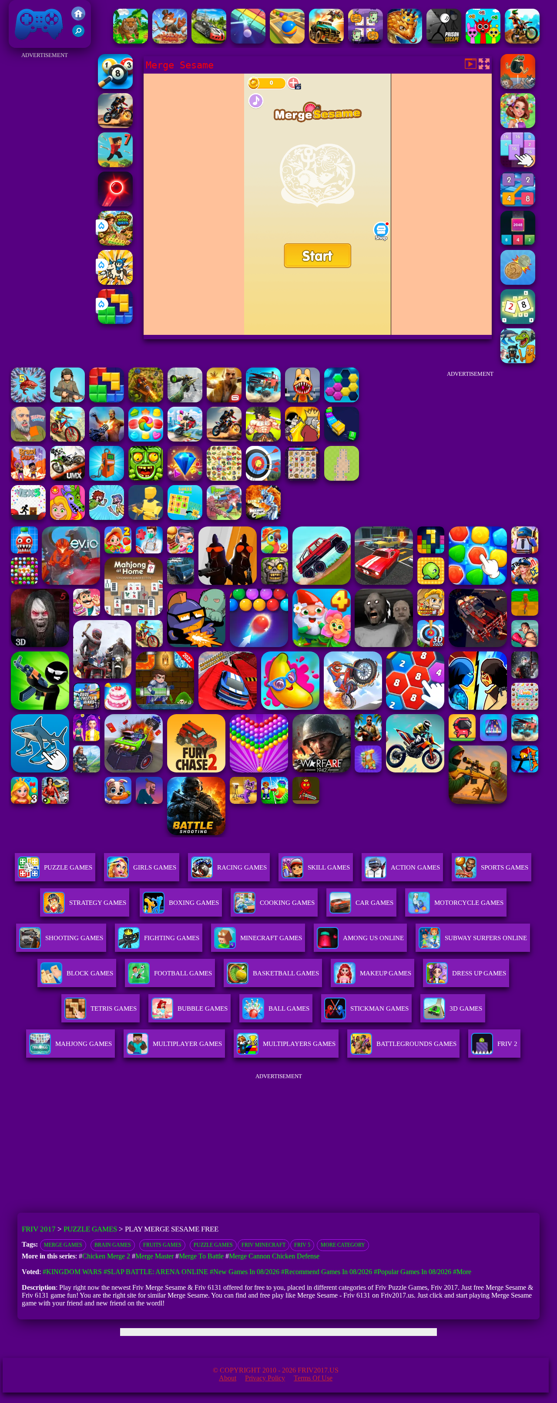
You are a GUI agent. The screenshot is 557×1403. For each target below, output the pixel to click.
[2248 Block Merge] (517, 204)
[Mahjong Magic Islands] (169, 41)
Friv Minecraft (263, 1245)
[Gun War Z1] (106, 439)
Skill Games (329, 867)
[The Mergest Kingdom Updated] (28, 400)
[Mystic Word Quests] (115, 243)
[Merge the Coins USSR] (517, 282)
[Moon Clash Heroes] (263, 517)
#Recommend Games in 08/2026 (326, 1271)
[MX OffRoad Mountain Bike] (67, 439)
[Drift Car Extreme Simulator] (208, 41)
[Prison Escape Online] (443, 41)
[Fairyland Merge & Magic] (517, 125)
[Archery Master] (263, 478)
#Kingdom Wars (72, 1271)
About (227, 1378)
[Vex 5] (28, 517)
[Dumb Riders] (106, 517)
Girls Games (154, 867)
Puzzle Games (68, 867)
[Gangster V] (224, 400)
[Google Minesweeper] (341, 478)
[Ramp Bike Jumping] (185, 439)
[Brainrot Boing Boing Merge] (517, 86)
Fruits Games (162, 1245)
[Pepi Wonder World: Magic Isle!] (67, 517)
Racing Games (242, 867)
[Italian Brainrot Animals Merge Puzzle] (517, 360)
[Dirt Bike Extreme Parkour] (522, 41)
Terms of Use (313, 1378)
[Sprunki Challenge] (483, 41)
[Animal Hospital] (302, 400)
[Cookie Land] (145, 439)
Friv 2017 (26, 43)
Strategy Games (97, 902)
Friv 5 (302, 1245)
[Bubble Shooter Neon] (115, 204)
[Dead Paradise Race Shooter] (326, 41)
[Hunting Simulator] (130, 41)
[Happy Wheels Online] (28, 439)
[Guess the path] (185, 517)
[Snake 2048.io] (341, 439)
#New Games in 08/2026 (244, 1271)
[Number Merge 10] (517, 321)
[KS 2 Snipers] (185, 400)
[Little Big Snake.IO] (404, 41)
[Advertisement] (45, 191)
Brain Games (112, 1245)
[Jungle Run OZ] (145, 478)
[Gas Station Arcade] (106, 478)
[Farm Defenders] (145, 400)
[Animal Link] (302, 478)
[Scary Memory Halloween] (365, 41)
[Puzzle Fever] (341, 400)
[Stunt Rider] (115, 125)
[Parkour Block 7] (115, 165)
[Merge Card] (517, 165)
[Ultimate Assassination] (302, 439)
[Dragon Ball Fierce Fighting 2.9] (263, 439)
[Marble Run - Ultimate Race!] (287, 41)
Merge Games (63, 1245)
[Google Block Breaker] (248, 41)
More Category (343, 1245)
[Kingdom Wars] (115, 282)
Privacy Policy (265, 1378)
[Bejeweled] (185, 478)
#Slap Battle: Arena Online (156, 1271)
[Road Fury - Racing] (263, 400)
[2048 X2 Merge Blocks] (517, 243)
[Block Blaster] (115, 321)
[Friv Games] (78, 18)
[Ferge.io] (145, 517)
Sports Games (504, 867)
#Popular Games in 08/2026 (412, 1271)
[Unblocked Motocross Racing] (67, 478)
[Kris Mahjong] (224, 478)
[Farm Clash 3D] (224, 517)
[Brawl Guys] (28, 478)
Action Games (415, 867)
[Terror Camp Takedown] (67, 400)
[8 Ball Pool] (115, 86)
